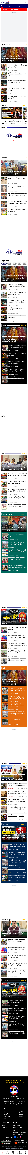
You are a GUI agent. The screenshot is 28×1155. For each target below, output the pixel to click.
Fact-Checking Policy (18, 1129)
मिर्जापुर (19, 263)
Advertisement (5, 1129)
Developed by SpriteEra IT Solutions (14, 1148)
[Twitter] (18, 1137)
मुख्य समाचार (6, 1111)
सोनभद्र (9, 263)
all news (4, 263)
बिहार (20, 1113)
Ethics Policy (16, 1131)
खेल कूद (5, 1115)
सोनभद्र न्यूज (8, 6)
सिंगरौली (25, 263)
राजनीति (25, 6)
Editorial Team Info (18, 1134)
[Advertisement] (14, 28)
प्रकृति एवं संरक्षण (7, 1116)
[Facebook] (15, 1137)
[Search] (26, 2)
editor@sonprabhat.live (16, 1104)
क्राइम (19, 6)
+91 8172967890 (19, 1101)
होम (2, 6)
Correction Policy (17, 1127)
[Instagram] (20, 1137)
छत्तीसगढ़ (21, 1115)
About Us (4, 1125)
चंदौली (14, 263)
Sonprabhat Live (22, 1143)
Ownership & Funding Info (19, 1132)
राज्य (14, 6)
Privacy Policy (16, 1125)
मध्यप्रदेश (21, 1116)
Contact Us (4, 1127)
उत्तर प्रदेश (21, 1111)
